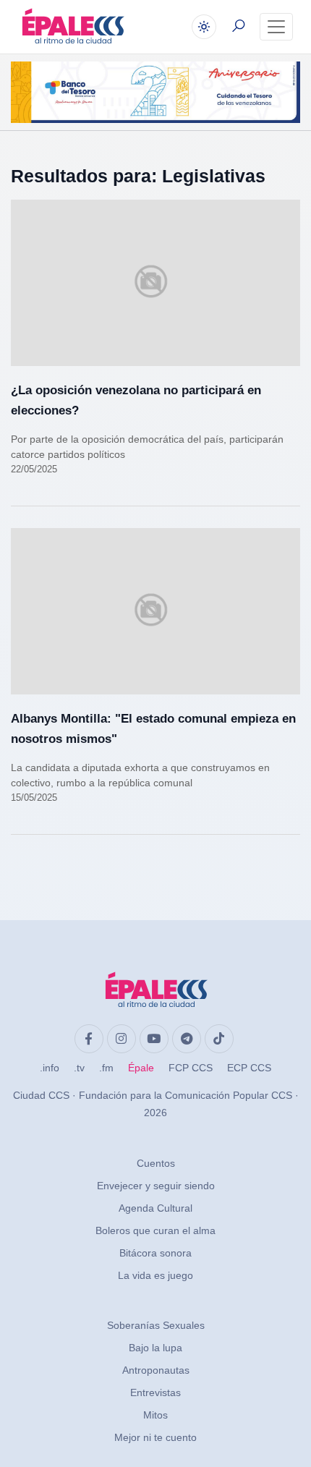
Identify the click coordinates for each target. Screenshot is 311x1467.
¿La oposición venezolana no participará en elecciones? (136, 400)
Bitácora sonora (155, 1253)
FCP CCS (191, 1067)
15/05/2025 (34, 797)
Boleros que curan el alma (155, 1230)
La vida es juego (155, 1275)
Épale (141, 1067)
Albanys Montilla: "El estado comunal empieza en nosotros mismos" (153, 729)
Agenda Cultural (155, 1208)
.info (49, 1067)
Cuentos (156, 1163)
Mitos (155, 1415)
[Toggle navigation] (276, 27)
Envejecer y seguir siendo (156, 1185)
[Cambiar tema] (204, 26)
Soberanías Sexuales (156, 1325)
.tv (79, 1067)
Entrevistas (155, 1392)
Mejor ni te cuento (155, 1437)
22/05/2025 (34, 469)
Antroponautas (155, 1370)
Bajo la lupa (155, 1347)
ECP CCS (249, 1067)
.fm (106, 1067)
